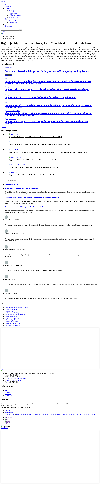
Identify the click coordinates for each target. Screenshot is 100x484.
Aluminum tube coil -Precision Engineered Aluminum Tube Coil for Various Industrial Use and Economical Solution (48, 114)
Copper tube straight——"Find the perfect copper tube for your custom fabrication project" (46, 122)
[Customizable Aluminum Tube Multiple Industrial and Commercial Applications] (17, 165)
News (6, 19)
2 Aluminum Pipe (11, 309)
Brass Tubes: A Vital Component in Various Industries (26, 207)
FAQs (6, 24)
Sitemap (7, 410)
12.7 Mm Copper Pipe (13, 325)
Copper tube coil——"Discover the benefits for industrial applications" (40, 97)
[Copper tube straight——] (10, 119)
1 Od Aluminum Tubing (23, 414)
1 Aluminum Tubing (74, 414)
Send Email (4, 428)
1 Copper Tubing (10, 414)
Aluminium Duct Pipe (13, 313)
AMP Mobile (9, 412)
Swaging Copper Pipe (13, 318)
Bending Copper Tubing (13, 323)
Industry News (13, 22)
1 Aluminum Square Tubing (58, 414)
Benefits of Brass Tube (13, 184)
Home (6, 5)
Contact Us (8, 26)
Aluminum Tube (14, 17)
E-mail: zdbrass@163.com (13, 380)
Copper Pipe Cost (11, 320)
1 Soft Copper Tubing (88, 414)
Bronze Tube (13, 12)
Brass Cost (9, 311)
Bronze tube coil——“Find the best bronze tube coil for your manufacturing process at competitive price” (48, 106)
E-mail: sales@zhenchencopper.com (16, 378)
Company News (14, 21)
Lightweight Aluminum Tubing (15, 314)
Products (7, 8)
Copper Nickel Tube (15, 15)
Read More (8, 75)
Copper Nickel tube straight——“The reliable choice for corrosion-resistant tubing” (47, 89)
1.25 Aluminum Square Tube (41, 414)
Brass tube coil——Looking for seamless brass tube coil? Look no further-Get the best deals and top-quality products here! (48, 82)
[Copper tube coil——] (9, 95)
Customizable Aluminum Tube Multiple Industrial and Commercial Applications (34, 167)
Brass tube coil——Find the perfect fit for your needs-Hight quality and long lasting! (47, 71)
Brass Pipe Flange (11, 316)
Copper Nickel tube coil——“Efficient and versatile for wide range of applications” (35, 160)
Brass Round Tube (12, 322)
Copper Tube (13, 14)
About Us (8, 7)
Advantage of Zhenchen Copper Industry (21, 188)
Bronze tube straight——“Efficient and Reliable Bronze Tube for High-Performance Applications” (40, 144)
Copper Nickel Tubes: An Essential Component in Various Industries (32, 198)
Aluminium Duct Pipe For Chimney (17, 307)
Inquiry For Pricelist (7, 405)
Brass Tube (12, 10)
